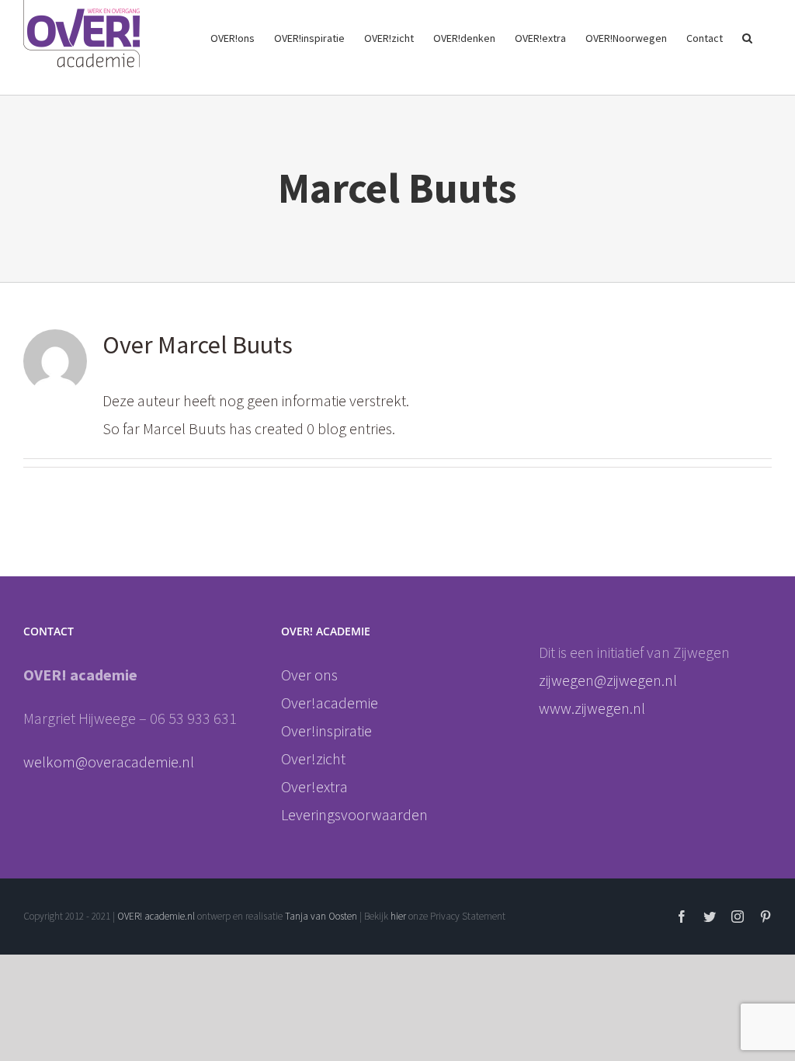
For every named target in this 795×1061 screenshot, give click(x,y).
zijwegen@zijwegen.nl (609, 680)
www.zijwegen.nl (592, 708)
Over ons (309, 674)
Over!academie (329, 702)
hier (399, 916)
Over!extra (314, 786)
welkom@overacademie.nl (108, 761)
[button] (747, 36)
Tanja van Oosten (321, 916)
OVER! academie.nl (156, 916)
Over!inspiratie (326, 730)
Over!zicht (313, 758)
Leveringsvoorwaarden (354, 814)
